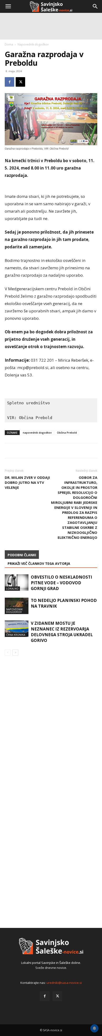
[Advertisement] (51, 68)
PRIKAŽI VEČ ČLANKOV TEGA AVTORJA (39, 563)
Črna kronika (15, 634)
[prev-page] (8, 653)
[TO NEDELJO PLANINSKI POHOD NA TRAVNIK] (16, 606)
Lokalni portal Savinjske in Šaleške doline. (51, 963)
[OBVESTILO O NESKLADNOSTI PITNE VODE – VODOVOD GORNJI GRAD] (16, 582)
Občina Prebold (67, 432)
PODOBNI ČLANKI (22, 555)
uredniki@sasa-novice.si (64, 983)
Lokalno (12, 588)
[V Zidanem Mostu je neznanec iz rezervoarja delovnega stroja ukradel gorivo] (16, 629)
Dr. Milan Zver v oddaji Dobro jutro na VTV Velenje (27, 482)
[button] (8, 6)
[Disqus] (51, 727)
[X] (57, 996)
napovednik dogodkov (37, 432)
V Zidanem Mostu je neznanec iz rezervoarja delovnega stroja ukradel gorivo (62, 632)
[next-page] (15, 653)
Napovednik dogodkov (14, 610)
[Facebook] (44, 996)
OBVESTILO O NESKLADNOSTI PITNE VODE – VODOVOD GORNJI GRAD (61, 582)
